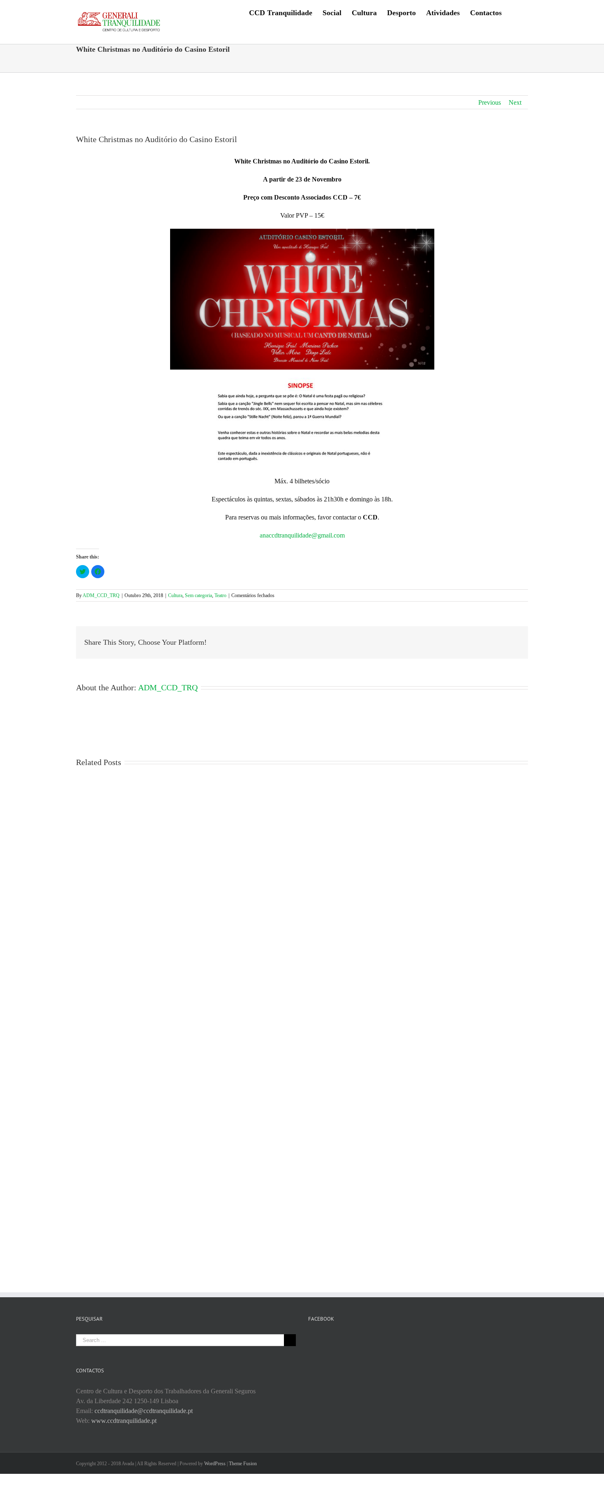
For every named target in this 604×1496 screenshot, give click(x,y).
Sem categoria (198, 595)
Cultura (175, 595)
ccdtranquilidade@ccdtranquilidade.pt (144, 1410)
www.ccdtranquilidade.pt (124, 1420)
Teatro (220, 595)
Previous (489, 102)
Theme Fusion (243, 1463)
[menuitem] (280, 12)
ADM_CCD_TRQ (101, 595)
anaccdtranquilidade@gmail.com (302, 535)
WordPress (215, 1463)
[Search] (515, 12)
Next (515, 102)
